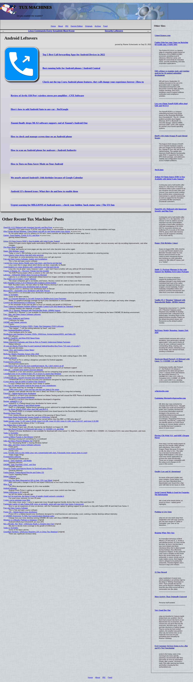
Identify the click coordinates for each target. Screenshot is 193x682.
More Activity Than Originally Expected (171, 597)
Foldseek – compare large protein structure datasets (23, 370)
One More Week (9, 247)
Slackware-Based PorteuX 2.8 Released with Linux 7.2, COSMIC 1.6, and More (172, 360)
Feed (105, 26)
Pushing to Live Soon (163, 512)
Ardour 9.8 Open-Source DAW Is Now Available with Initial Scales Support (170, 178)
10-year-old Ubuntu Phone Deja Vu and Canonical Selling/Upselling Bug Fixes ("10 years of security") (41, 346)
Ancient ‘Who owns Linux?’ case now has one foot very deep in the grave (31, 389)
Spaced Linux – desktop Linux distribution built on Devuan (25, 287)
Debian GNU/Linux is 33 (12, 492)
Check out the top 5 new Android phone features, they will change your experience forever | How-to (93, 81)
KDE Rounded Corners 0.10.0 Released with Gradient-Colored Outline (29, 283)
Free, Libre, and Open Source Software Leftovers (22, 314)
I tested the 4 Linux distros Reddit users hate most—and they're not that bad (32, 263)
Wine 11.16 (7, 484)
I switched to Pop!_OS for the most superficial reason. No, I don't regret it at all (33, 366)
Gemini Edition (77, 26)
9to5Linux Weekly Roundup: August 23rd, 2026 (21, 354)
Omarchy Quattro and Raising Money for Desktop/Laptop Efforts (27, 469)
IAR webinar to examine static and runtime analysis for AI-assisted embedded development (172, 73)
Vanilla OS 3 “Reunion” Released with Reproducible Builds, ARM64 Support (170, 301)
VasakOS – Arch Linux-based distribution (19, 397)
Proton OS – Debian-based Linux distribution (20, 512)
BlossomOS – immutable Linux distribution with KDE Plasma (26, 291)
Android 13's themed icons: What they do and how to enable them (44, 191)
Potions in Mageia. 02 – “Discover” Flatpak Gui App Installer (26, 271)
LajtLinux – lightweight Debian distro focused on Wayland (25, 275)
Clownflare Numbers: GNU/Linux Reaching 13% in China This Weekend (30, 532)
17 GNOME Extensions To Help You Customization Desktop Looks (28, 516)
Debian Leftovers (9, 476)
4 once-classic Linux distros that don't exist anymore (23, 255)
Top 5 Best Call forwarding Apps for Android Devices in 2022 (74, 54)
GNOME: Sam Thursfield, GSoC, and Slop (19, 465)
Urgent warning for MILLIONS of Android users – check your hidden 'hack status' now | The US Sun (62, 205)
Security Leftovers (114, 31)
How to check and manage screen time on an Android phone (41, 136)
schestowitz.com (162, 391)
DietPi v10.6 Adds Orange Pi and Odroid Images (21, 405)
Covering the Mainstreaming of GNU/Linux (19, 303)
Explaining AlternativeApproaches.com (170, 398)
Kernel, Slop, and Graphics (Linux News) (18, 350)
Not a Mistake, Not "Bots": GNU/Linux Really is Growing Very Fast (28, 524)
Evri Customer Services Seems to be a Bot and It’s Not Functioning (171, 647)
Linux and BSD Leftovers (12, 449)
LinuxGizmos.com (163, 35)
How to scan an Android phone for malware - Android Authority (43, 150)
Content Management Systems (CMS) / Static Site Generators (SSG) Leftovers (33, 326)
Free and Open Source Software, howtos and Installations (25, 259)
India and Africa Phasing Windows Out (18, 441)
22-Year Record (161, 572)
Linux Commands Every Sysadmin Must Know (51, 31)
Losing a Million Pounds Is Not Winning (18, 437)
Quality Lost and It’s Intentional (168, 472)
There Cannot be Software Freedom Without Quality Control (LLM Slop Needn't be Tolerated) (38, 306)
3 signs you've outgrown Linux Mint (16, 500)
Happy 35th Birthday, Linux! (166, 243)
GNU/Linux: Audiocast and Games (16, 318)
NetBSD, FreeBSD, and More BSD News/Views (21, 338)
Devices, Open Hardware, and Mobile (17, 461)
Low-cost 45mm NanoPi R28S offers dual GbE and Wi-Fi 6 (25, 409)
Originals (88, 26)
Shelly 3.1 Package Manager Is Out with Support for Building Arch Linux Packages (172, 271)
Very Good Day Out (163, 610)
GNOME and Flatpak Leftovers (15, 322)
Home (53, 26)
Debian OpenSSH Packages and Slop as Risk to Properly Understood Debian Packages (36, 342)
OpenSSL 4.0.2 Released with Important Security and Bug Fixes (171, 210)
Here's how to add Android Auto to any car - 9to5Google (39, 109)
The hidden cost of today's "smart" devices (19, 279)
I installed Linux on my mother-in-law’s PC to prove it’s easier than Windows (32, 374)
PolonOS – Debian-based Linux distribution (19, 393)
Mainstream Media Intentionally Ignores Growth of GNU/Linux (26, 417)
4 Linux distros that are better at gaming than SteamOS (24, 382)
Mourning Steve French (12, 413)
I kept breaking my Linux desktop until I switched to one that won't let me (31, 267)
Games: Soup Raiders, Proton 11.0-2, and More (21, 235)
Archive (98, 26)
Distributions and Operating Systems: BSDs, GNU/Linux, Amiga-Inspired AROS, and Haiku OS (39, 334)
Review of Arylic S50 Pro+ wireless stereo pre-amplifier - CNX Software (47, 95)
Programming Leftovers (12, 362)
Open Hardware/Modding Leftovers (16, 330)
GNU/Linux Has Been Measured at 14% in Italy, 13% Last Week (27, 480)
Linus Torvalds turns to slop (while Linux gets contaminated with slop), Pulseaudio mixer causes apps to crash (45, 453)
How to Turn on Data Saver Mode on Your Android (37, 164)
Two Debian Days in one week (14, 425)
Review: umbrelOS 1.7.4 (12, 401)
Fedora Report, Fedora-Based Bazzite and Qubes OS (23, 472)
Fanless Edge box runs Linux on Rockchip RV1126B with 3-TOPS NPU (171, 43)
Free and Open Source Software (15, 508)
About (60, 26)
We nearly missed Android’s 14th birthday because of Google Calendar (47, 177)
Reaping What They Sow (164, 533)
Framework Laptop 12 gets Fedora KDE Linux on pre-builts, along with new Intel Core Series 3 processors (43, 504)
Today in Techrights (10, 295)
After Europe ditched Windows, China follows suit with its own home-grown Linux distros (36, 231)
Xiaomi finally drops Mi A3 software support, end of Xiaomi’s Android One (49, 123)
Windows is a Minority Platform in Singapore (20, 520)
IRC (66, 26)
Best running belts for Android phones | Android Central (71, 68)
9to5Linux (159, 170)
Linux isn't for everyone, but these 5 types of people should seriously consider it (33, 496)
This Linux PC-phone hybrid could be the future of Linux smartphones (29, 386)
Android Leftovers (10, 358)
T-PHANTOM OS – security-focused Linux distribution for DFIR (27, 378)
